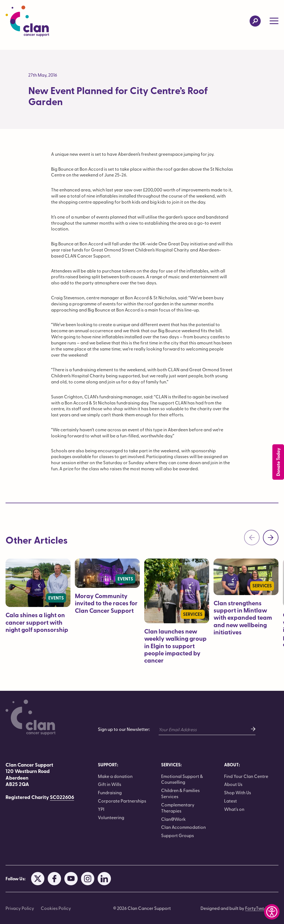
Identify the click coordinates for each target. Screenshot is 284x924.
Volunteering (111, 817)
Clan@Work (173, 819)
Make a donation (115, 776)
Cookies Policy (56, 908)
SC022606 (62, 797)
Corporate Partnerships (122, 801)
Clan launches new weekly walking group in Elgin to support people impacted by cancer (175, 646)
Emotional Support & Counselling (182, 779)
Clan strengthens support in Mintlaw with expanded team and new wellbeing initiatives (243, 618)
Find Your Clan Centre (246, 776)
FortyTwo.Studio (261, 908)
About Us (233, 784)
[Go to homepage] (27, 21)
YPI (101, 809)
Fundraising (110, 792)
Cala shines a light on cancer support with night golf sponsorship (37, 622)
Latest (230, 801)
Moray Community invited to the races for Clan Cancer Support (106, 603)
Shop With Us (237, 792)
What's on (234, 809)
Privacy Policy (20, 908)
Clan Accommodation (183, 827)
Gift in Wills (109, 784)
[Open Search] (255, 21)
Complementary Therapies (177, 807)
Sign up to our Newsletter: (124, 729)
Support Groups (177, 835)
